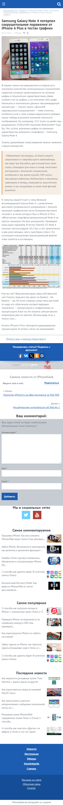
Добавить (9, 496)
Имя (4, 468)
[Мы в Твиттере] (26, 515)
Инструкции (32, 754)
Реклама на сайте (31, 779)
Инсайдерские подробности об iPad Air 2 (36, 407)
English (31, 788)
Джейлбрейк (31, 763)
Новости (32, 749)
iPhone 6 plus (13, 339)
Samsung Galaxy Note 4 (34, 339)
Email (5, 481)
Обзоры (31, 759)
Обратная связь (31, 784)
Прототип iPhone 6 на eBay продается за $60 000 (31, 394)
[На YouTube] (37, 515)
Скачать (31, 768)
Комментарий (9, 432)
